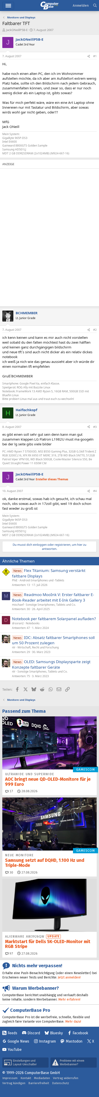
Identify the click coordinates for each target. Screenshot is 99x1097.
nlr (13, 647)
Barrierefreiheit (38, 1083)
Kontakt (25, 1078)
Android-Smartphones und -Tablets (42, 580)
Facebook (80, 1033)
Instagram (47, 1041)
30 (11, 872)
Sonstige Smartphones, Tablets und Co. (51, 605)
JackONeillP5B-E (17, 30)
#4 (95, 491)
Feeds (12, 1033)
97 (11, 954)
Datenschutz (60, 1083)
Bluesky (56, 1033)
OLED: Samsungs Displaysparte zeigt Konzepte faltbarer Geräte (51, 664)
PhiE (14, 580)
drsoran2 (18, 623)
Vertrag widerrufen (65, 1078)
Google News (18, 1041)
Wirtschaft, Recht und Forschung (38, 647)
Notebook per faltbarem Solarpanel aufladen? (54, 618)
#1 (95, 56)
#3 (95, 427)
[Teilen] (89, 56)
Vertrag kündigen (13, 1083)
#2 (95, 330)
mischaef (18, 605)
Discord (33, 1033)
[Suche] (95, 5)
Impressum (9, 1078)
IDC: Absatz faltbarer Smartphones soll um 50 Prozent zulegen (53, 640)
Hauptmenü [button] (8, 5)
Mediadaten (42, 1078)
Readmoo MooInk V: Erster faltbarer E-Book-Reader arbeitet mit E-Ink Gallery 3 (53, 597)
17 (11, 791)
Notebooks (33, 623)
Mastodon (74, 1041)
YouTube (15, 1049)
